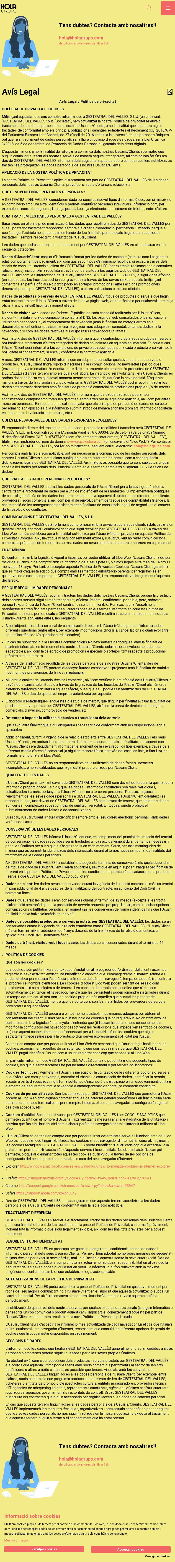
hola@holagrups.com (81, 38)
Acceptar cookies (130, 1549)
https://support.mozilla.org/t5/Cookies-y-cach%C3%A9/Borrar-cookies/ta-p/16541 (84, 1178)
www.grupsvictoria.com (85, 441)
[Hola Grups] (10, 8)
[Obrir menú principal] (168, 8)
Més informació (16, 1540)
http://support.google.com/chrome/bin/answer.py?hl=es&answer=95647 (77, 1186)
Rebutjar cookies (44, 1549)
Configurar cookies (158, 1556)
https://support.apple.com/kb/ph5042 (46, 1193)
